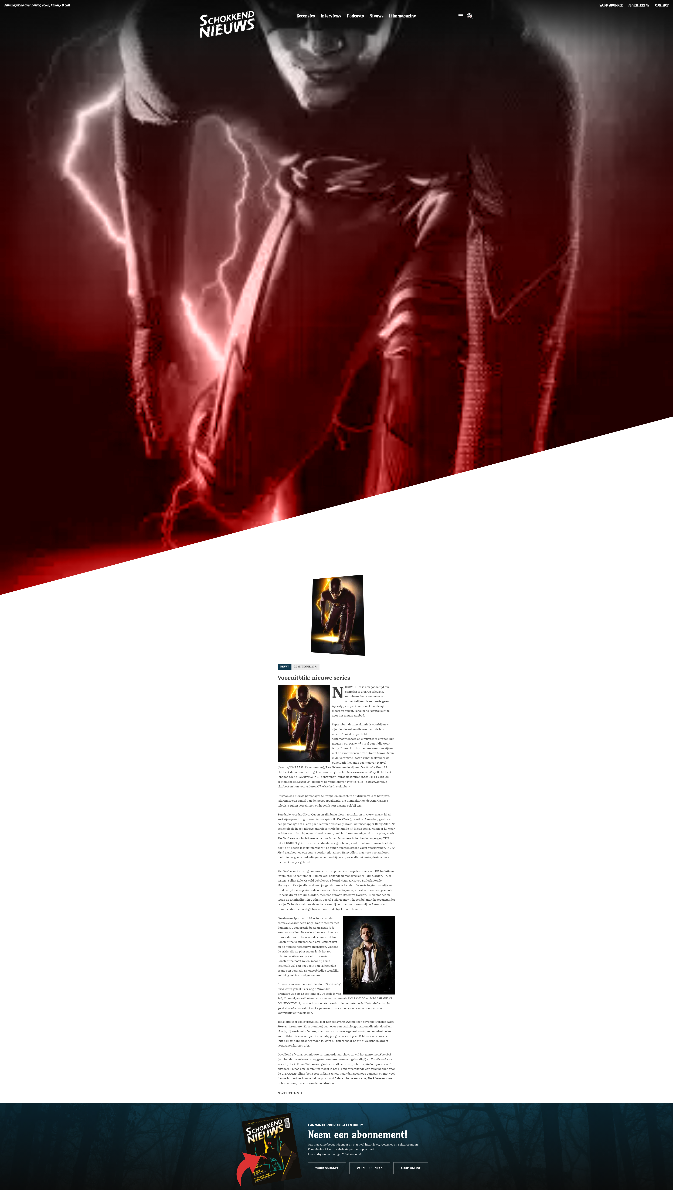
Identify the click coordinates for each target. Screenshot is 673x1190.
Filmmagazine (402, 16)
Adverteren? (638, 5)
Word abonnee (611, 5)
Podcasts (355, 16)
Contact (662, 5)
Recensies (306, 16)
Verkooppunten (370, 1168)
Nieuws (376, 16)
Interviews (331, 16)
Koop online (411, 1168)
